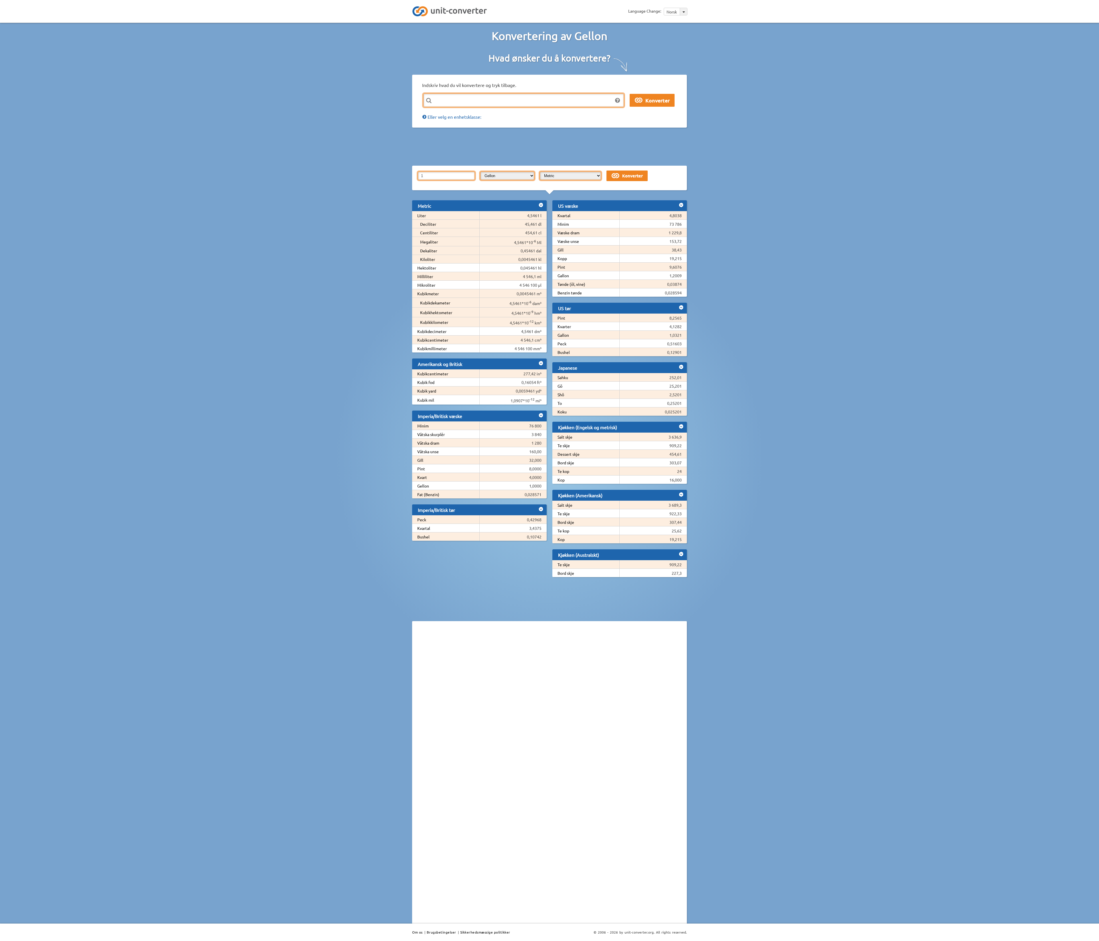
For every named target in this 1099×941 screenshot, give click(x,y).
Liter (421, 215)
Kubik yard (426, 390)
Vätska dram (428, 442)
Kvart (422, 477)
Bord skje (566, 462)
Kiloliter (427, 259)
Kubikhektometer (436, 312)
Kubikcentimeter (432, 339)
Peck (421, 519)
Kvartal (423, 528)
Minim (423, 425)
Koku (562, 411)
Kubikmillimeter (432, 348)
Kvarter (564, 326)
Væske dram (569, 232)
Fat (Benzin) (428, 494)
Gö (560, 386)
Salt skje (565, 436)
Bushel (423, 536)
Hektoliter (426, 267)
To (560, 403)
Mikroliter (426, 285)
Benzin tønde (570, 292)
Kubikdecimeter (431, 331)
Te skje (564, 445)
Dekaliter (428, 250)
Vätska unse (428, 451)
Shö (561, 394)
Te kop (563, 471)
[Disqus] (549, 704)
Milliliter (425, 276)
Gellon (423, 485)
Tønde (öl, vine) (571, 284)
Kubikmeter (428, 293)
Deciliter (428, 224)
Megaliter (429, 241)
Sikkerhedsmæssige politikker (485, 932)
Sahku (563, 377)
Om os (417, 932)
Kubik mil (425, 400)
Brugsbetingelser (441, 932)
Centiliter (429, 232)
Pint (421, 468)
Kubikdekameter (435, 302)
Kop (561, 479)
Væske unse (568, 241)
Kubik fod (425, 382)
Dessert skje (569, 454)
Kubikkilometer (434, 322)
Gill (420, 460)
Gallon (563, 275)
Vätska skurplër (431, 434)
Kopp (562, 258)
